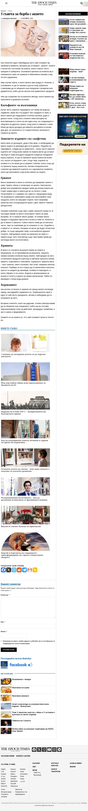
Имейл (4, 631)
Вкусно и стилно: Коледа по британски (21, 526)
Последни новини (7, 756)
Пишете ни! (18, 789)
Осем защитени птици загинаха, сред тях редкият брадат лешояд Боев (78, 22)
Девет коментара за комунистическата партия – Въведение (30, 705)
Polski (22, 776)
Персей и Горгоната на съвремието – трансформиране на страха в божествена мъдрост (22, 555)
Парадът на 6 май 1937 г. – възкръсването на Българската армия (23, 413)
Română (22, 769)
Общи (10, 11)
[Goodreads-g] (44, 749)
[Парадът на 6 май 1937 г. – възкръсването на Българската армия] (25, 407)
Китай (35, 770)
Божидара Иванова (10, 18)
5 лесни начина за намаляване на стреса (78, 80)
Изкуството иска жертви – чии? (77, 70)
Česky (22, 771)
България (36, 763)
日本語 (3, 779)
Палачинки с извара (21, 679)
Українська (14, 786)
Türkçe (22, 779)
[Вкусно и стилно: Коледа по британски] (25, 519)
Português (14, 776)
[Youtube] (49, 749)
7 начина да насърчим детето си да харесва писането (23, 355)
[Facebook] (3, 569)
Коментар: (5, 595)
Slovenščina (23, 774)
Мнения (73, 767)
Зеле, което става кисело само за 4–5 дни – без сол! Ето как (78, 105)
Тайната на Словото (21, 721)
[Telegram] (24, 569)
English (3, 769)
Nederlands (14, 781)
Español (3, 774)
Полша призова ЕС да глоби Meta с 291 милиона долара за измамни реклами (78, 97)
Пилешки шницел (20, 696)
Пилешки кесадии (20, 688)
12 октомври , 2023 (26, 18)
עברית (3, 776)
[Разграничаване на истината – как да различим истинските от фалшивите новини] (25, 491)
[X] (8, 569)
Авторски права (6, 792)
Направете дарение (23, 756)
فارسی (22, 781)
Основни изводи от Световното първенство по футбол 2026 (77, 55)
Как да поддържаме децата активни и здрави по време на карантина (24, 441)
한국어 (3, 781)
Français (13, 769)
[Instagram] (13, 569)
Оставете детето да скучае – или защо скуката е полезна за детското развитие (25, 470)
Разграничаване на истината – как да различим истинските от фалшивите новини (24, 499)
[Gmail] (29, 569)
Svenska (13, 779)
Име (3, 622)
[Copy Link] (35, 569)
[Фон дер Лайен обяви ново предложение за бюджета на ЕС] (25, 376)
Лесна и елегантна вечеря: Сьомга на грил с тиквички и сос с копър (78, 38)
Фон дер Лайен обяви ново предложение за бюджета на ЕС (23, 384)
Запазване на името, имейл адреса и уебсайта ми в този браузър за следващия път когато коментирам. (29, 642)
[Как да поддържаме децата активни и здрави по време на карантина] (25, 434)
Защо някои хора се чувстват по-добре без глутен (78, 30)
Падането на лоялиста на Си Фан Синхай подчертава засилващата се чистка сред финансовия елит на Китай (78, 47)
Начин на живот (76, 763)
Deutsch (13, 771)
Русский (13, 783)
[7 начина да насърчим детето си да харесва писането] (25, 348)
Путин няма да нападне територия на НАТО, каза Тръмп (33, 730)
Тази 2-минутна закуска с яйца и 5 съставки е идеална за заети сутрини (33, 713)
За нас (3, 789)
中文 (2, 771)
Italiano (13, 774)
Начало (3, 11)
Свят (34, 767)
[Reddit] (19, 569)
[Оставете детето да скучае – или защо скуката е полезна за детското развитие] (25, 463)
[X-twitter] (39, 749)
